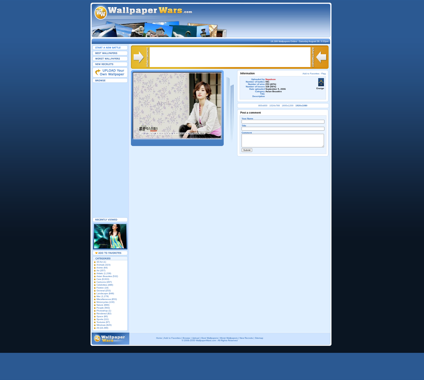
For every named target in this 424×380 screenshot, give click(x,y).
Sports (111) (103, 319)
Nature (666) (103, 305)
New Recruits (246, 338)
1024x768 (274, 105)
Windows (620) (104, 325)
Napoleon (270, 79)
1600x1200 (287, 105)
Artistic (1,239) (104, 273)
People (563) (103, 308)
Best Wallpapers (209, 338)
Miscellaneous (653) (107, 299)
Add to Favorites (311, 73)
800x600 (262, 105)
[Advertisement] (110, 150)
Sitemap (259, 338)
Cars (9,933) (103, 279)
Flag (323, 73)
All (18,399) (102, 328)
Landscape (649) (105, 293)
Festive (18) (102, 287)
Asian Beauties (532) (107, 276)
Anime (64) (102, 267)
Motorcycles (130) (105, 302)
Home (159, 338)
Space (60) (102, 316)
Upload (195, 338)
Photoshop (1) (104, 310)
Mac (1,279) (103, 296)
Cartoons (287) (104, 282)
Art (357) (101, 270)
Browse (186, 338)
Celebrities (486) (105, 285)
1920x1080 (301, 105)
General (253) (104, 290)
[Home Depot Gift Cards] (177, 138)
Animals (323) (103, 265)
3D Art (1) (101, 262)
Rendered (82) (104, 313)
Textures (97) (103, 322)
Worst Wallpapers (229, 338)
